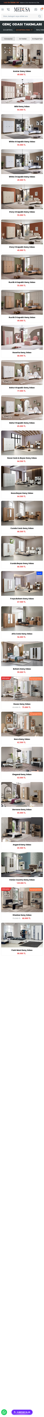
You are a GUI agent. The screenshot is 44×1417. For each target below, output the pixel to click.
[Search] (40, 16)
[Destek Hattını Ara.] (8, 9)
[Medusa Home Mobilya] (22, 9)
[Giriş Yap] (36, 9)
